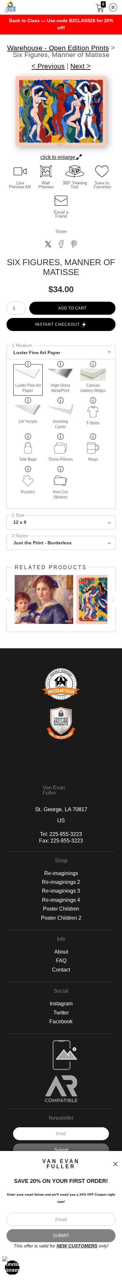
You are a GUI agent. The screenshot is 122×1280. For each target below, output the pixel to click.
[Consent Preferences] (12, 1267)
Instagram (61, 1003)
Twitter (61, 1012)
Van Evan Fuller (54, 790)
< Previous (48, 66)
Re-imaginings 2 (61, 882)
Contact (61, 969)
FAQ (61, 960)
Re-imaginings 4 (61, 900)
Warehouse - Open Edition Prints (58, 48)
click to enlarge (58, 157)
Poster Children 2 (61, 918)
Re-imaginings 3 (61, 891)
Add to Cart (72, 308)
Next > (80, 66)
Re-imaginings (61, 873)
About (61, 952)
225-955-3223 (65, 834)
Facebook (61, 1021)
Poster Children (61, 909)
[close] (115, 1164)
